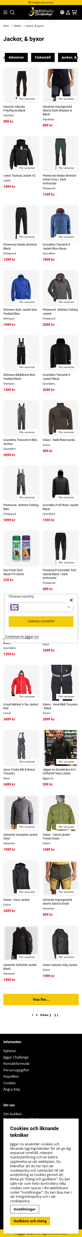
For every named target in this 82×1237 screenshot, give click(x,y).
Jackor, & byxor (35, 26)
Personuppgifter (16, 1070)
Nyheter (9, 1051)
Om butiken (12, 1114)
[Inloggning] (68, 12)
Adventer (16, 57)
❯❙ (56, 1015)
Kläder (17, 26)
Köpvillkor (11, 1076)
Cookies (9, 1083)
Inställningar (25, 1209)
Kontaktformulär (16, 1063)
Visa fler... (41, 999)
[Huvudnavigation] (4, 12)
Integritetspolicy (29, 1196)
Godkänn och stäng (30, 1221)
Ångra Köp (11, 1089)
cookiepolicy (20, 1201)
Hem (6, 26)
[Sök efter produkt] (12, 12)
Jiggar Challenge (16, 1057)
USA (14, 607)
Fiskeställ (43, 57)
